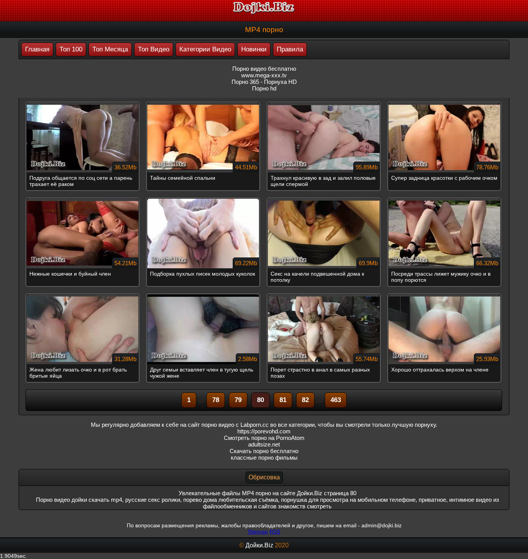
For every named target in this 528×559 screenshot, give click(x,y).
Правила (290, 49)
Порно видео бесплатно (264, 68)
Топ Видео (153, 49)
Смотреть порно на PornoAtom (264, 438)
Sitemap (258, 531)
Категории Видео (205, 49)
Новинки (254, 49)
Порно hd (264, 88)
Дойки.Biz (259, 545)
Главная (37, 49)
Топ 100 (71, 49)
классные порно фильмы (264, 457)
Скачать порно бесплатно (264, 451)
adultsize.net (264, 444)
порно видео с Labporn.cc (235, 424)
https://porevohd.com (264, 431)
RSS (274, 531)
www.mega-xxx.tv (264, 75)
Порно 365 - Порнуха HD (264, 81)
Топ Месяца (110, 49)
